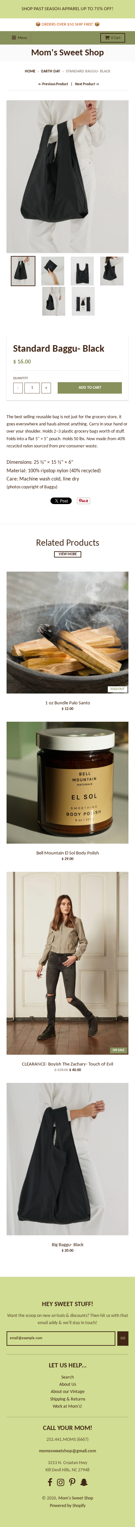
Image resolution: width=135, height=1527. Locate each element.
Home (30, 71)
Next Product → (87, 84)
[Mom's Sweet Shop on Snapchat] (84, 1484)
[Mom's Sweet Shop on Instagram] (61, 1484)
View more (68, 554)
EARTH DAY (50, 71)
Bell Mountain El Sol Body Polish (67, 853)
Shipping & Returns (67, 1399)
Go (123, 1338)
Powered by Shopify (68, 1505)
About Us (67, 1384)
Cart (116, 38)
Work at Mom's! (67, 1406)
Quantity (20, 378)
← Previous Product (53, 84)
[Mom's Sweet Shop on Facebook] (50, 1484)
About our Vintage (68, 1391)
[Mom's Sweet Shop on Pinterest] (72, 1484)
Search (67, 1377)
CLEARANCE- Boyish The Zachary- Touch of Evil (67, 1064)
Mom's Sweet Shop (67, 53)
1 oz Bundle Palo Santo (67, 703)
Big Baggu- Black (68, 1245)
